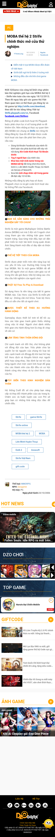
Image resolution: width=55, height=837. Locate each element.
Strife (32, 131)
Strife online (22, 425)
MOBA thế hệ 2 (23, 433)
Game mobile (9, 514)
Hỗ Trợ (36, 798)
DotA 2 (19, 450)
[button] (52, 575)
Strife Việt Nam (23, 458)
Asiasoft (35, 450)
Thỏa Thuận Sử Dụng (28, 825)
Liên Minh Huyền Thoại (27, 442)
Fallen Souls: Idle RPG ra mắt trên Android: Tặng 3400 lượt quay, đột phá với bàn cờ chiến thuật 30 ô (27, 541)
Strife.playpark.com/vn (16, 113)
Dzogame (22, 487)
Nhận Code (34, 632)
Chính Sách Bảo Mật (27, 823)
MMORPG (26, 484)
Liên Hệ (19, 798)
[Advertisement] (27, 766)
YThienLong (18, 54)
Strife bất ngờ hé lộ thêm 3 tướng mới (31, 72)
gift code (20, 466)
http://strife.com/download (31, 106)
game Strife (36, 417)
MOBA (42, 433)
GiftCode (12, 619)
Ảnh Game (13, 701)
